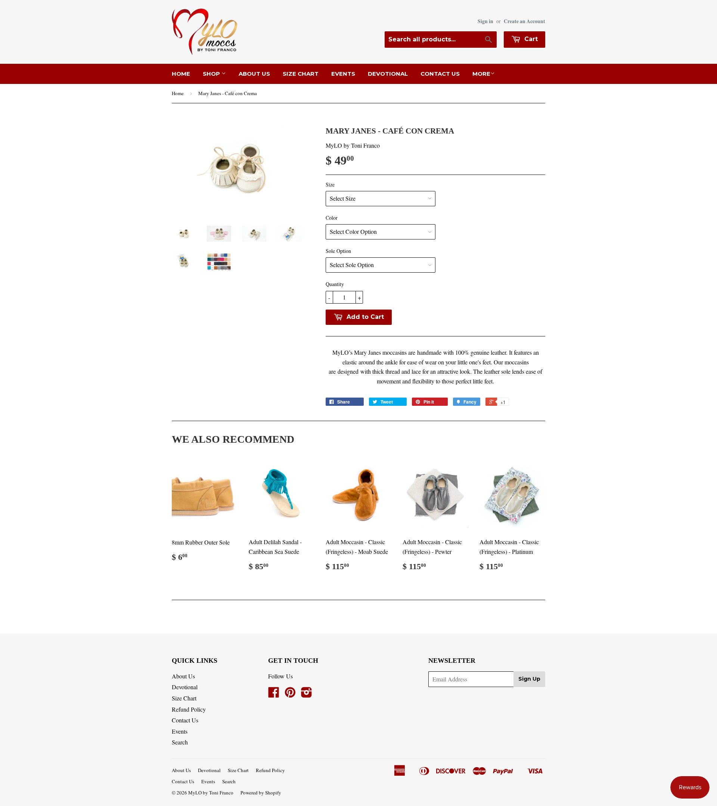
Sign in (485, 21)
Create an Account (524, 21)
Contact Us (440, 73)
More (481, 73)
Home (181, 73)
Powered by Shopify (260, 792)
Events (343, 73)
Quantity (335, 284)
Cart (530, 39)
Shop (212, 73)
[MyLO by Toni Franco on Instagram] (306, 694)
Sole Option (338, 250)
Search (180, 742)
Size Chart (301, 73)
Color (332, 217)
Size (330, 184)
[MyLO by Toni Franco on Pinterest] (290, 694)
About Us (254, 73)
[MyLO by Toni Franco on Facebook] (273, 694)
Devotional (388, 73)
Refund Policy (189, 709)
